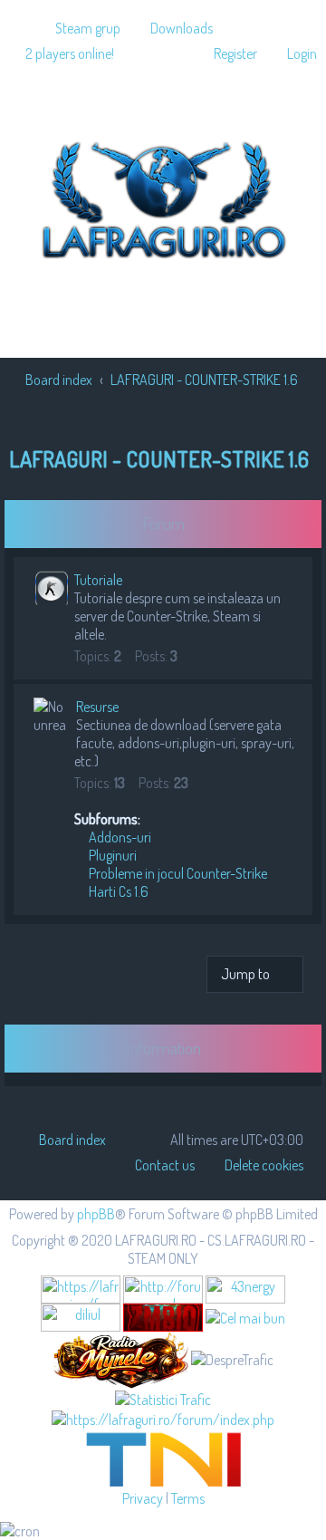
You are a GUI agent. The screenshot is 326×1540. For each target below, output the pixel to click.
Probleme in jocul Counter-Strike (176, 873)
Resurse (97, 707)
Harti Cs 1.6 (117, 891)
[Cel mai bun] (245, 1316)
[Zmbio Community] (163, 1318)
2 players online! (69, 53)
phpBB (96, 1214)
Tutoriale (98, 580)
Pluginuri (111, 855)
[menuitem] (79, 28)
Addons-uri (118, 837)
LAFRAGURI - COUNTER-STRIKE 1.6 (159, 459)
